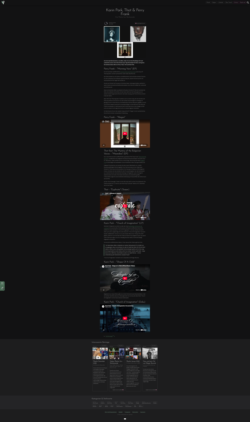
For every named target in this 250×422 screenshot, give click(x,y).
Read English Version (140, 23)
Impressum (142, 412)
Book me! (242, 2)
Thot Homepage (109, 336)
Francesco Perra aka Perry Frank (128, 72)
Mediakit (121, 412)
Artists (236, 2)
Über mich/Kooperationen (111, 412)
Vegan (214, 2)
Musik (208, 2)
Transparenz (127, 412)
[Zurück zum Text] (114, 336)
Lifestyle (220, 2)
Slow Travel (229, 2)
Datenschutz (135, 412)
